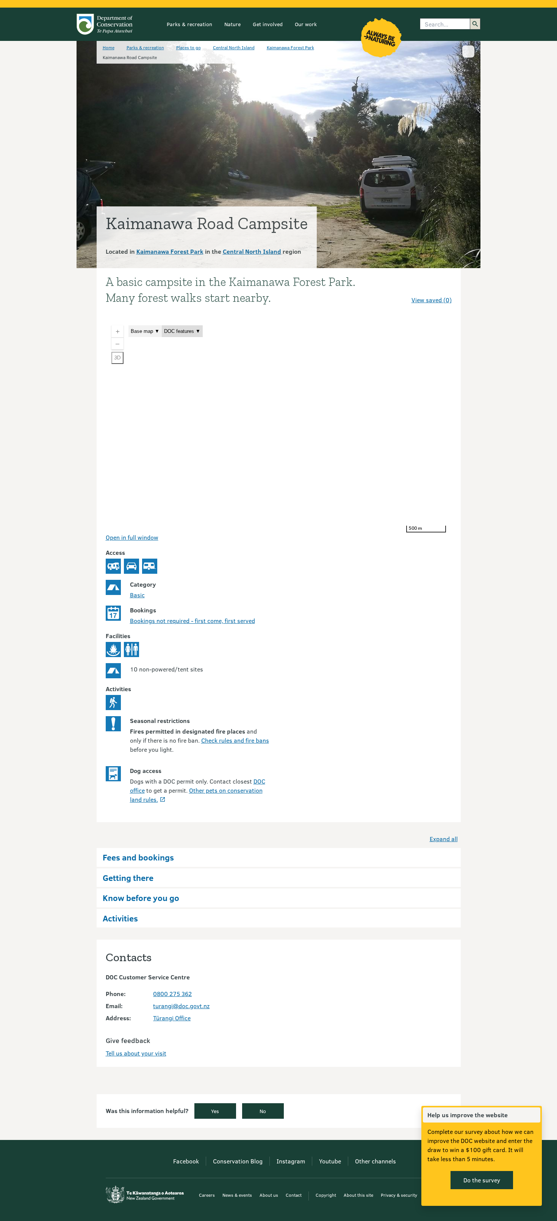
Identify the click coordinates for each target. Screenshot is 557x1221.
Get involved (268, 24)
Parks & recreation (189, 24)
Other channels (375, 1161)
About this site (358, 1195)
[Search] (475, 24)
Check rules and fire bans (235, 740)
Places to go (188, 47)
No (263, 1111)
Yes (215, 1111)
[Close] (534, 1115)
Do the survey (481, 1180)
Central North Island (234, 47)
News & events (237, 1195)
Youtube (330, 1161)
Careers (207, 1195)
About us (269, 1195)
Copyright (326, 1195)
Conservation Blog (238, 1161)
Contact (294, 1195)
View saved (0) (431, 300)
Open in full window (132, 537)
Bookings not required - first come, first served (192, 621)
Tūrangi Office (172, 1018)
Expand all (444, 839)
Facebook (186, 1161)
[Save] (442, 286)
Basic (137, 595)
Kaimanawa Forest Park (290, 47)
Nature (232, 24)
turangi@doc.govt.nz (181, 1006)
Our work (306, 24)
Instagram (291, 1161)
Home (108, 47)
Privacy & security (399, 1195)
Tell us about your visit (136, 1053)
